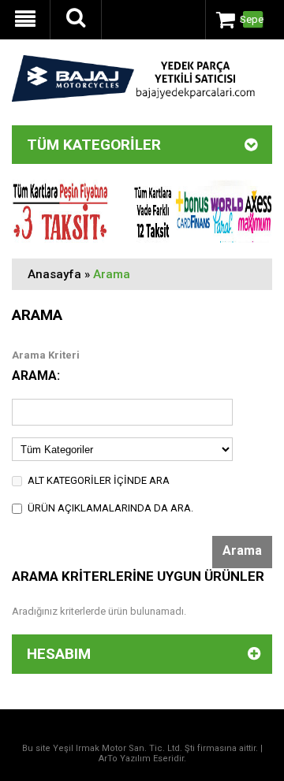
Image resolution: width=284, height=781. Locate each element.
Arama (111, 274)
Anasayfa (54, 274)
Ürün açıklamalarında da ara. (110, 508)
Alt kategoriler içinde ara (99, 480)
